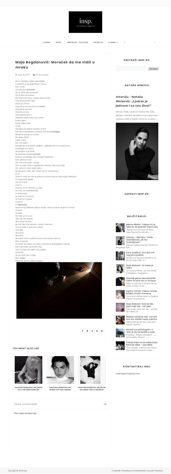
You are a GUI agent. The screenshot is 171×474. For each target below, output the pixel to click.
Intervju (98, 42)
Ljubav (46, 42)
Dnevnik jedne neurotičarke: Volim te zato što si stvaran (141, 279)
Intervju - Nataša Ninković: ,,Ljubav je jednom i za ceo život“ (133, 101)
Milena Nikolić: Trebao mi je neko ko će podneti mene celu (142, 225)
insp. (25, 471)
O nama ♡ (113, 42)
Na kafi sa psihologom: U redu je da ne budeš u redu (140, 330)
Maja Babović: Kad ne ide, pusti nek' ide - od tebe (140, 305)
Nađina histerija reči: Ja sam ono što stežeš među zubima (141, 318)
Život (59, 42)
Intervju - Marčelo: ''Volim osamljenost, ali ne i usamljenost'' (139, 240)
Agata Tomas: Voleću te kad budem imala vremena (141, 292)
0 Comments (42, 75)
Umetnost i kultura (77, 42)
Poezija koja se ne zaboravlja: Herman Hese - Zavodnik (142, 343)
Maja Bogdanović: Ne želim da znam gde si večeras (92, 388)
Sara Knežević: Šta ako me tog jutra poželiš (140, 253)
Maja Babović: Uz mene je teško (139, 266)
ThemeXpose (126, 471)
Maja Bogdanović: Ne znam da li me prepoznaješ (28, 388)
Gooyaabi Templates (154, 471)
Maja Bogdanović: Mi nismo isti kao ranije (60, 388)
